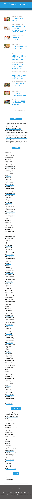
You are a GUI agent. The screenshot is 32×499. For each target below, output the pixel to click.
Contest (8, 422)
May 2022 (9, 179)
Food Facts (14, 16)
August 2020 (9, 217)
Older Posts (19, 110)
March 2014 (9, 355)
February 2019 (10, 249)
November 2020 (10, 211)
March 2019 (9, 247)
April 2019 (9, 245)
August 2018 (9, 260)
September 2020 (10, 215)
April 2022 (9, 181)
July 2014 (8, 348)
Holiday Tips (14, 81)
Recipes (8, 443)
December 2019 (10, 231)
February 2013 (10, 375)
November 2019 (10, 233)
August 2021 (9, 195)
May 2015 (8, 330)
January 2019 (9, 251)
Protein (8, 441)
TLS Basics (9, 457)
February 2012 (10, 394)
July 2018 (8, 261)
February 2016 (10, 313)
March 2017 (9, 290)
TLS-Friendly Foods (18, 20)
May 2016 (8, 308)
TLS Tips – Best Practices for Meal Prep (18, 103)
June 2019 (8, 242)
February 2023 (10, 163)
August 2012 (9, 383)
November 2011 (10, 400)
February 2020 (10, 227)
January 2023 (9, 165)
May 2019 (8, 243)
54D (7, 418)
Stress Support (10, 454)
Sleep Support (10, 450)
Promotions (9, 440)
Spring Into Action (11, 452)
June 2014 (8, 349)
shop (7, 447)
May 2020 (9, 222)
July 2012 (8, 385)
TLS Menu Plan (10, 459)
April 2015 (9, 331)
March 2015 (9, 333)
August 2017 (9, 281)
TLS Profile (9, 461)
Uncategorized (10, 465)
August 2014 (9, 346)
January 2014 (9, 358)
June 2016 (8, 306)
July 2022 (8, 175)
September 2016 (10, 301)
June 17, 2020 (19, 91)
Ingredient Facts (10, 436)
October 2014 (9, 342)
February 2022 (10, 184)
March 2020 (9, 226)
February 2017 (9, 292)
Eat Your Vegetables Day (19, 94)
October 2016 (9, 299)
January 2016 (9, 315)
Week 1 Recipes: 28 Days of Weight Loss (19, 77)
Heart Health (9, 432)
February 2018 (10, 270)
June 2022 (9, 177)
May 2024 (8, 152)
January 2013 (9, 376)
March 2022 (9, 182)
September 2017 (10, 279)
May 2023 (8, 159)
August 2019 (9, 238)
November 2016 (10, 297)
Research (8, 445)
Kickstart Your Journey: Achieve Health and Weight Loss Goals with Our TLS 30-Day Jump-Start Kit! (16, 137)
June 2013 (8, 371)
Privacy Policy (10, 478)
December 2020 (10, 209)
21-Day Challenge (10, 413)
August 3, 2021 (20, 35)
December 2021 (10, 188)
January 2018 (9, 272)
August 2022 (9, 173)
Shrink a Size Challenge (12, 448)
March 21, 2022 (19, 24)
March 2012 (9, 392)
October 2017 (9, 278)
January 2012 (9, 396)
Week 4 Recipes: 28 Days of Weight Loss (19, 58)
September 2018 (10, 258)
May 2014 (8, 351)
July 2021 (8, 197)
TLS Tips (8, 463)
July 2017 (8, 283)
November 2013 (10, 362)
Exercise (8, 425)
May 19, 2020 (19, 99)
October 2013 (9, 364)
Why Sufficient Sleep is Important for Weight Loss (19, 29)
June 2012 (8, 387)
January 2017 (9, 294)
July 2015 (8, 326)
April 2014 (9, 353)
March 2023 (9, 161)
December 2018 (10, 252)
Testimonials (9, 456)
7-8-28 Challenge (10, 420)
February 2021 (10, 206)
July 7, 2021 (18, 44)
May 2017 (8, 287)
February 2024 (10, 156)
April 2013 (9, 373)
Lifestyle (13, 24)
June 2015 (8, 328)
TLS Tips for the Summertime (19, 47)
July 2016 (8, 305)
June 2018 (8, 263)
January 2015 (9, 337)
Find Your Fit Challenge (12, 427)
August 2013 (9, 367)
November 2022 (10, 168)
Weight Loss (9, 466)
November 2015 (10, 319)
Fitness (8, 429)
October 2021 (9, 191)
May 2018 (8, 265)
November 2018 (10, 254)
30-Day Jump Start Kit (12, 416)
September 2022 (10, 172)
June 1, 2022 (19, 16)
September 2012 (10, 382)
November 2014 (10, 340)
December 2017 (10, 274)
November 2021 (10, 190)
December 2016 (10, 296)
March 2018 (9, 269)
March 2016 (9, 312)
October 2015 (9, 321)
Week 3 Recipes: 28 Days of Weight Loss (19, 66)
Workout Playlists (11, 468)
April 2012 (9, 391)
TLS (20, 4)
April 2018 (9, 267)
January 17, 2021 (19, 62)
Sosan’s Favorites (16, 39)
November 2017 (10, 276)
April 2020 (9, 224)
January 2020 (9, 229)
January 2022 (9, 186)
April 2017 (9, 288)
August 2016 (9, 303)
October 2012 (9, 380)
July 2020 (8, 218)
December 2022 (10, 166)
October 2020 (9, 213)
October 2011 (9, 401)
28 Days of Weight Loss (16, 52)
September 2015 (10, 322)
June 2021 (8, 199)
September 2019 (10, 236)
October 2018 (9, 256)
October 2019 (9, 235)
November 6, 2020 (22, 81)
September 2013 (10, 366)
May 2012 (8, 389)
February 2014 (9, 357)
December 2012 (10, 378)
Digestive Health (10, 423)
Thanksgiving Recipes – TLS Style (18, 85)
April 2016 (9, 310)
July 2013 (8, 369)
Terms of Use (9, 479)
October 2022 (9, 170)
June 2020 (9, 220)
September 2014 (10, 344)
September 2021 (10, 193)
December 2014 (10, 339)
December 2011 (10, 398)
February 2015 (9, 335)
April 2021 (9, 202)
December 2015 (10, 317)
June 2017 (8, 285)
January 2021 (9, 208)
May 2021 (8, 200)
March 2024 (9, 154)
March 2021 (9, 204)
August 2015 (9, 324)
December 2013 (10, 360)
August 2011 (9, 403)
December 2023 (10, 157)
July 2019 (8, 240)
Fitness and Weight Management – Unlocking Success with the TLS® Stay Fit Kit (17, 132)
